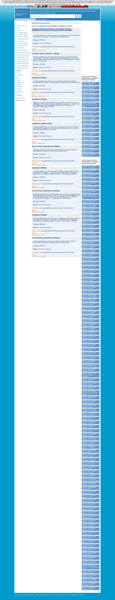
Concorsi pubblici (21, 25)
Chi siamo (19, 86)
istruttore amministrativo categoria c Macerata (89, 357)
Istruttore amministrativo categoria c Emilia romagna (90, 100)
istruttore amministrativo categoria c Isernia (89, 320)
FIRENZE (42, 40)
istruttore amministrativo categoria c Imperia (89, 316)
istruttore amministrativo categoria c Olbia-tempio (89, 410)
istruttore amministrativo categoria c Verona (89, 575)
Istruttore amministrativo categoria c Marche (89, 122)
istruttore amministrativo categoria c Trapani (89, 541)
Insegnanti (96, 9)
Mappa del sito (20, 82)
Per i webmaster (20, 98)
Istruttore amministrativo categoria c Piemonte (89, 130)
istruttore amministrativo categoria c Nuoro (89, 405)
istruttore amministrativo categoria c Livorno (89, 345)
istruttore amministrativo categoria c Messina (89, 379)
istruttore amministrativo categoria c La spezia (89, 328)
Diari (68, 11)
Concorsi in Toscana (45, 43)
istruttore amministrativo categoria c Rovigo (89, 500)
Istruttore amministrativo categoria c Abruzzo (89, 83)
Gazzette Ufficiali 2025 (23, 65)
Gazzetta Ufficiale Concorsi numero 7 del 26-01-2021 (57, 208)
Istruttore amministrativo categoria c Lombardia (89, 118)
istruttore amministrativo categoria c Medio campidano (89, 375)
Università (52, 13)
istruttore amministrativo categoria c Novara (89, 401)
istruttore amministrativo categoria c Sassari (89, 508)
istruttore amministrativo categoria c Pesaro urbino (89, 438)
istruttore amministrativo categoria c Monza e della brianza (89, 393)
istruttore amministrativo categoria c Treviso (89, 545)
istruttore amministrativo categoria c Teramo (89, 529)
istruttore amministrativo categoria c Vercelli (89, 571)
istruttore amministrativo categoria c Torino (89, 537)
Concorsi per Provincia (23, 45)
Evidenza (19, 30)
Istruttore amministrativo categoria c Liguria (89, 113)
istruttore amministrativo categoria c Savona (89, 512)
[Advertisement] (91, 48)
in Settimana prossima (23, 39)
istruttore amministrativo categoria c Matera (89, 370)
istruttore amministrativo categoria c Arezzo (89, 175)
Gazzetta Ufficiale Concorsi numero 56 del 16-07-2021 (58, 139)
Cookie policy (81, 595)
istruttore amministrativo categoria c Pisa (89, 451)
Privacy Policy (66, 595)
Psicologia (74, 9)
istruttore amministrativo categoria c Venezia (89, 562)
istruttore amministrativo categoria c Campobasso (89, 234)
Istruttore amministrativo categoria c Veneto (89, 154)
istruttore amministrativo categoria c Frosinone (89, 300)
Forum (18, 73)
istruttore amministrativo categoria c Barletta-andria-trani (90, 196)
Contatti (19, 88)
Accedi (38, 19)
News (18, 28)
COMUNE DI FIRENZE (39, 78)
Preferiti (19, 80)
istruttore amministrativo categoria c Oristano (89, 414)
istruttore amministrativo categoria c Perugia (89, 434)
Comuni (38, 13)
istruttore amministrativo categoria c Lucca (89, 353)
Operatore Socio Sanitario (85, 9)
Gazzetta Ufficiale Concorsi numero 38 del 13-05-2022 (58, 71)
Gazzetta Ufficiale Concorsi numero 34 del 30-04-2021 (58, 161)
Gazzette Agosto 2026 (22, 57)
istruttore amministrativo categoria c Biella (89, 213)
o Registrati (44, 19)
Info (73, 4)
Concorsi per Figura (22, 50)
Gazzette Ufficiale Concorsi (23, 52)
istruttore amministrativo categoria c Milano (89, 383)
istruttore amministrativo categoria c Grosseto (89, 312)
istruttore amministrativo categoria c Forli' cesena (89, 296)
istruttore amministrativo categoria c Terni (89, 533)
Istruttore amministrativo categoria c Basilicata (89, 87)
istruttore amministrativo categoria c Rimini (89, 492)
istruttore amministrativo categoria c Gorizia (89, 308)
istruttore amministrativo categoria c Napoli (89, 397)
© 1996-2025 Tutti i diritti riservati (44, 595)
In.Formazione (58, 595)
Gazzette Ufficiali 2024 (23, 68)
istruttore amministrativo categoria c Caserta (89, 242)
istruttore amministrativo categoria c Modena (89, 388)
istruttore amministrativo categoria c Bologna (89, 218)
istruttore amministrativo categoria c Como (89, 259)
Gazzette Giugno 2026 (23, 61)
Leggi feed (22, 100)
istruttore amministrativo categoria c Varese (89, 557)
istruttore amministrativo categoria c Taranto (89, 525)
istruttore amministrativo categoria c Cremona (89, 267)
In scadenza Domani (22, 34)
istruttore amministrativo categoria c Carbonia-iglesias (90, 238)
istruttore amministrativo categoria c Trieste (89, 549)
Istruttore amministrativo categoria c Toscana (89, 146)
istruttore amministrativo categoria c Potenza (89, 463)
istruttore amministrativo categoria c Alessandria (89, 167)
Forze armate (45, 13)
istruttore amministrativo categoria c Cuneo (89, 275)
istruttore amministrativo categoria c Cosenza (89, 263)
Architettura (46, 9)
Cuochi (39, 11)
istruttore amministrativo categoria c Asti (89, 183)
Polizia (54, 11)
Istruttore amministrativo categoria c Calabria (89, 91)
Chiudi (78, 4)
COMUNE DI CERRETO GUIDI (42, 123)
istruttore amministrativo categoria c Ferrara (89, 283)
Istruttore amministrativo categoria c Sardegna (89, 138)
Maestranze (33, 11)
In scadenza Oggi (21, 32)
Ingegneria (40, 9)
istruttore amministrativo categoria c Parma (89, 426)
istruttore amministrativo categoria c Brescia (89, 222)
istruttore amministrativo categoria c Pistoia (89, 455)
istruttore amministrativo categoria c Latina (89, 333)
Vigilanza (48, 11)
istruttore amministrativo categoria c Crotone (89, 271)
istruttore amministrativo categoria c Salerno (89, 504)
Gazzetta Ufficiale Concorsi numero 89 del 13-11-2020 (58, 252)
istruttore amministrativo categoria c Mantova (89, 361)
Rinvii (72, 11)
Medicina (57, 9)
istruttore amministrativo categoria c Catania (89, 246)
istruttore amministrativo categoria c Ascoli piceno (89, 179)
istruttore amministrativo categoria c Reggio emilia (89, 484)
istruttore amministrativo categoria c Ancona (89, 171)
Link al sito (19, 84)
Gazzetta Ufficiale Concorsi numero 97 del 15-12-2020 (58, 231)
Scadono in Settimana (22, 36)
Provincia (32, 13)
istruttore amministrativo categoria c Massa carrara (89, 365)
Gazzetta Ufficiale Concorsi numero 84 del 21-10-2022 (58, 46)
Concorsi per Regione (22, 43)
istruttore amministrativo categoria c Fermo (89, 279)
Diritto (52, 9)
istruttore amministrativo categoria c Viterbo (89, 588)
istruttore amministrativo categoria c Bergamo (89, 209)
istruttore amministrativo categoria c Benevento (89, 205)
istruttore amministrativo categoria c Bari (89, 191)
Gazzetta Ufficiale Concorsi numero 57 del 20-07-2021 (58, 92)
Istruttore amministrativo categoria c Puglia (89, 134)
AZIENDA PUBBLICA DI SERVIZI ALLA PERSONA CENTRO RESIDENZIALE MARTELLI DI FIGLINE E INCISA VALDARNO (52, 29)
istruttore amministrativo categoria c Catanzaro (89, 250)
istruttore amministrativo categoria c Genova (89, 304)
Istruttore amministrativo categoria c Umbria (89, 150)
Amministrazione (65, 9)
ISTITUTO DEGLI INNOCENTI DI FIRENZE (46, 146)
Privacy (19, 93)
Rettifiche (77, 11)
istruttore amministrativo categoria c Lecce (89, 337)
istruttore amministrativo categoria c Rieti (89, 488)
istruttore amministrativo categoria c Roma (89, 496)
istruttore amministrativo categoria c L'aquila (89, 324)
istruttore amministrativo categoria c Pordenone (89, 459)
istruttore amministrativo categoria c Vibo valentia (89, 580)
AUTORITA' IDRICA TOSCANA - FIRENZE (45, 53)
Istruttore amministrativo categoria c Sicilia (89, 142)
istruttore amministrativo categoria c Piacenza (89, 447)
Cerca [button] (78, 16)
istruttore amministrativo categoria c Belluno (89, 201)
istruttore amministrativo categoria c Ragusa (89, 471)
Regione (93, 11)
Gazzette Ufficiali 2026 (23, 63)
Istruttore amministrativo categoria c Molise (89, 126)
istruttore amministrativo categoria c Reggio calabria (90, 479)
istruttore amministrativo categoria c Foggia (89, 291)
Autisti (43, 11)
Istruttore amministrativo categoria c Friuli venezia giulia (89, 105)
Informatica (33, 9)
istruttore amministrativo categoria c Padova (89, 418)
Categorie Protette (61, 11)
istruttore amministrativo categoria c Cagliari (89, 230)
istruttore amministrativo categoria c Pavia (89, 430)
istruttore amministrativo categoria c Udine (89, 553)
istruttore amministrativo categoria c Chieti (89, 255)
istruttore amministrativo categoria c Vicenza (89, 584)
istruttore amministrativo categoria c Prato (89, 467)
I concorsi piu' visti (21, 41)
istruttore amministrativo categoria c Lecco (89, 341)
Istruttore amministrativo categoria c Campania (89, 95)
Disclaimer (19, 95)
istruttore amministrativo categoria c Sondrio (89, 521)
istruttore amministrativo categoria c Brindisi (89, 226)
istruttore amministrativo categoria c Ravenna (89, 475)
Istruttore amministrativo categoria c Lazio (89, 109)
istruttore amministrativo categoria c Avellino (89, 187)
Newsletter (19, 75)
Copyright (19, 91)
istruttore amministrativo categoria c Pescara (89, 442)
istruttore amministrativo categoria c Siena (89, 516)
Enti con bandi (20, 47)
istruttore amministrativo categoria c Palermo (89, 422)
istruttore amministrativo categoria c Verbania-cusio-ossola (90, 567)
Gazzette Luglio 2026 (22, 59)
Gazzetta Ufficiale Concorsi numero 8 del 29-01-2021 (57, 184)
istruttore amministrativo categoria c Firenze (89, 287)
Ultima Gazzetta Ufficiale (23, 54)
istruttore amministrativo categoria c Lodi (89, 349)
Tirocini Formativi (85, 11)
